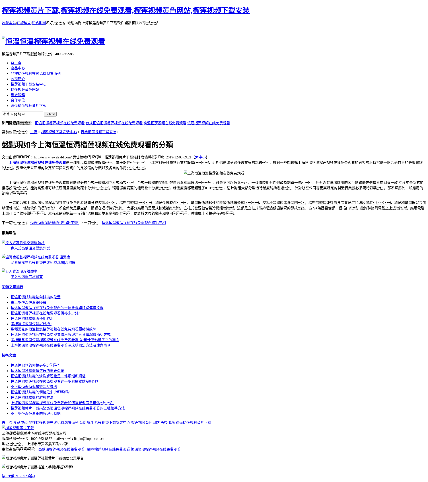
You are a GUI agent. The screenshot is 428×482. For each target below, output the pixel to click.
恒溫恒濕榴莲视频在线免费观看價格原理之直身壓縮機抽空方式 (61, 335)
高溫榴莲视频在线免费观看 (165, 123)
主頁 (33, 132)
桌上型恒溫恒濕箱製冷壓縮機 (34, 387)
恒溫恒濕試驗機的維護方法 (32, 397)
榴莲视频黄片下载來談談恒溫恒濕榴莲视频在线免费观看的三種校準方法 (68, 408)
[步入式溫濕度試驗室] (19, 271)
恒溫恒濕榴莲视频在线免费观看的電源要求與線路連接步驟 (57, 308)
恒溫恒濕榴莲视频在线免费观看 (60, 123)
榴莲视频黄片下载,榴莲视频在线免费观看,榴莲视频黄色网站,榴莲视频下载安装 (126, 10)
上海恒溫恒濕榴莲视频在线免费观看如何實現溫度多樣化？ (62, 403)
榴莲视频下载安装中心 (59, 132)
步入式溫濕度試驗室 (27, 277)
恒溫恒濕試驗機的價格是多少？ (41, 392)
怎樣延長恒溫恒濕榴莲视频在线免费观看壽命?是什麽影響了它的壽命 (65, 340)
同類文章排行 (12, 287)
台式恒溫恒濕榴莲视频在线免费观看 (114, 123)
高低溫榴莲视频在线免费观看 (61, 449)
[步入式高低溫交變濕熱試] (23, 243)
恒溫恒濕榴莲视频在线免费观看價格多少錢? (45, 313)
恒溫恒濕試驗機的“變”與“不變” (54, 223)
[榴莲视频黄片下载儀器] (18, 428)
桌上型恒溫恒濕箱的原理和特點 (36, 414)
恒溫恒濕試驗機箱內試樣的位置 (36, 297)
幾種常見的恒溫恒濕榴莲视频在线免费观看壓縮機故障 (53, 329)
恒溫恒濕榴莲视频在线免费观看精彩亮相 (134, 223)
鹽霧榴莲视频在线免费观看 (108, 449)
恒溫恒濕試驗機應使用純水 (32, 318)
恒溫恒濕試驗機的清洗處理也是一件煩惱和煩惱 (48, 376)
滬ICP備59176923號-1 (18, 476)
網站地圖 (39, 23)
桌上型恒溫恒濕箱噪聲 (28, 302)
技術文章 (9, 355)
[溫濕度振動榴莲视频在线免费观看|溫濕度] (36, 257)
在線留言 (24, 23)
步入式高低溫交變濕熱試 (30, 248)
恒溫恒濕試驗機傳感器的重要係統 (37, 371)
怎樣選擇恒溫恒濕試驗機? (31, 324)
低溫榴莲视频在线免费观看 (208, 123)
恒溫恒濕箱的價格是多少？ (36, 365)
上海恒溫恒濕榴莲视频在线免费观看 (37, 162)
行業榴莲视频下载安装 (98, 132)
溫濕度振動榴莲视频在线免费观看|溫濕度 (43, 262)
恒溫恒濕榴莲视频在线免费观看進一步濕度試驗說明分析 (55, 381)
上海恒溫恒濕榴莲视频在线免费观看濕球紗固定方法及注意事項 (61, 345)
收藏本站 (9, 23)
